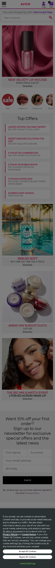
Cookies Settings (27, 563)
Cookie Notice (29, 534)
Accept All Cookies (27, 551)
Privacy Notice (10, 534)
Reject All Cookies (27, 557)
